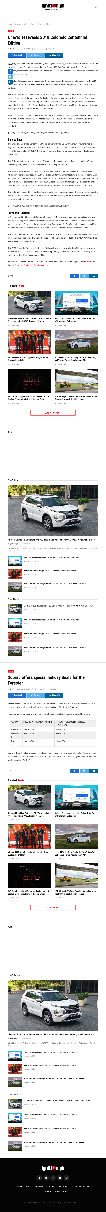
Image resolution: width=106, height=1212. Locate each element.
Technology (77, 1187)
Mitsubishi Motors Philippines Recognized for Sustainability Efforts (28, 359)
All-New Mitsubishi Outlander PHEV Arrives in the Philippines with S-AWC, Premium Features (29, 320)
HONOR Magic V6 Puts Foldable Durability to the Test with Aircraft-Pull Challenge (76, 398)
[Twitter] (10, 77)
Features (38, 1187)
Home (10, 24)
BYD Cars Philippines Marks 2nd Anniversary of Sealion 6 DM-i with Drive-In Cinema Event (28, 398)
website (89, 261)
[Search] (95, 7)
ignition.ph (14, 544)
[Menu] (10, 7)
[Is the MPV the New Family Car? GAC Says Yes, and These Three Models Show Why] (76, 342)
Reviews (50, 1187)
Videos (48, 1191)
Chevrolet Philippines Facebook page (31, 265)
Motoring (63, 1187)
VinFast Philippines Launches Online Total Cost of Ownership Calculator (75, 320)
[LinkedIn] (10, 82)
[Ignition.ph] (53, 7)
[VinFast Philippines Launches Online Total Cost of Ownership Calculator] (76, 303)
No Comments (39, 49)
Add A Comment (52, 413)
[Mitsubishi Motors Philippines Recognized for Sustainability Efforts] (29, 342)
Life (89, 1187)
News (11, 31)
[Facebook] (10, 71)
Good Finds (60, 1191)
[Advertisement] (53, 455)
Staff (12, 49)
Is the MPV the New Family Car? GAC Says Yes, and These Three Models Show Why (75, 359)
